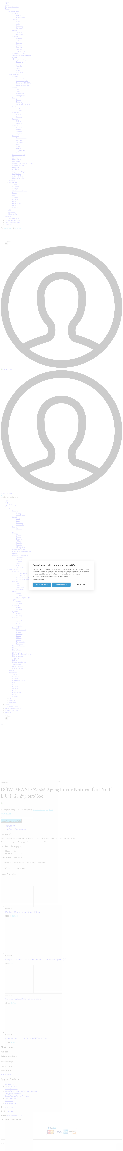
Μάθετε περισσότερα (38, 579)
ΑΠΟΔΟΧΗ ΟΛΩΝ (42, 584)
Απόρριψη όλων (61, 584)
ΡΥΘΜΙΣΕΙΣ (81, 584)
